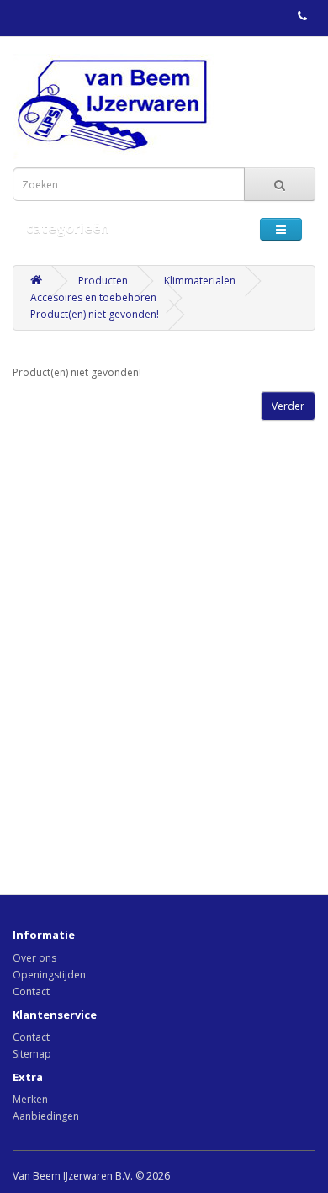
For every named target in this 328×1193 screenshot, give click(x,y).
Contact (31, 991)
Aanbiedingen (46, 1116)
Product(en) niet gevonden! (94, 314)
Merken (30, 1099)
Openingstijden (49, 975)
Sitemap (32, 1054)
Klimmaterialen (199, 280)
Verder (288, 406)
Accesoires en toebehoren (93, 297)
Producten (103, 280)
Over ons (34, 958)
